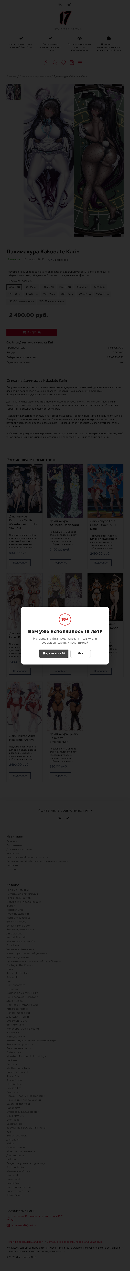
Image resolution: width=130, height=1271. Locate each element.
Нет (80, 653)
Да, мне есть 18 (54, 653)
